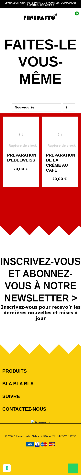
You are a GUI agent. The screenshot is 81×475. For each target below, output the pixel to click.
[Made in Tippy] (40, 453)
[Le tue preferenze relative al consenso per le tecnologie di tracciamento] (7, 468)
